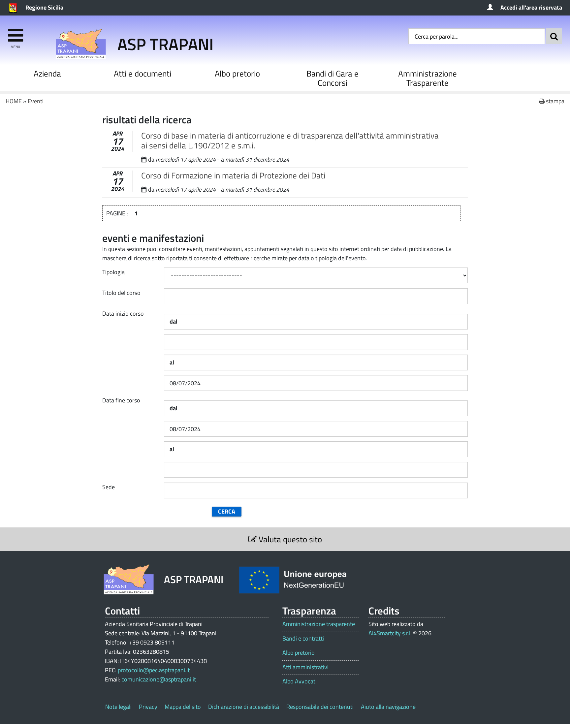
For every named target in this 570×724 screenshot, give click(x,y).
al (172, 362)
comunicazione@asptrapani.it (158, 679)
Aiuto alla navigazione (388, 706)
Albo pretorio (237, 73)
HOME (14, 101)
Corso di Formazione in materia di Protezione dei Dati (233, 175)
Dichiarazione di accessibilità (243, 706)
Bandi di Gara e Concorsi (332, 78)
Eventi (36, 101)
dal (173, 321)
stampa (554, 101)
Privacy (148, 706)
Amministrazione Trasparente (427, 78)
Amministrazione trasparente (318, 624)
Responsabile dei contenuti (320, 706)
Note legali (118, 706)
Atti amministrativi (305, 667)
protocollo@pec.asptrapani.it (154, 670)
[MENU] (15, 32)
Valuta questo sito (289, 539)
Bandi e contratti (303, 638)
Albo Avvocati (299, 681)
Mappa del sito (183, 706)
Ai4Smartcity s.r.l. (390, 633)
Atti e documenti (142, 73)
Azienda (47, 73)
